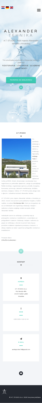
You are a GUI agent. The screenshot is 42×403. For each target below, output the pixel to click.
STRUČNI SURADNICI (8, 240)
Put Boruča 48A (18, 203)
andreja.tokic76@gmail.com (21, 349)
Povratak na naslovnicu (21, 80)
